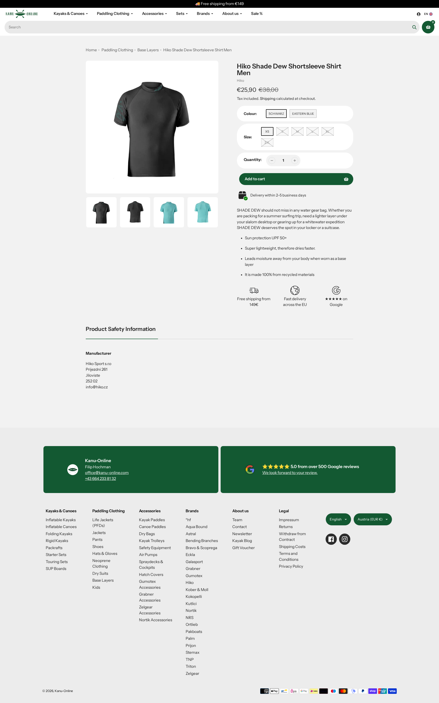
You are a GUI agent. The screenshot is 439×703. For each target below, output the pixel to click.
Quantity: (253, 159)
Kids (96, 587)
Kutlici (191, 603)
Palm (190, 638)
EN (426, 14)
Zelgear (192, 673)
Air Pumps (148, 554)
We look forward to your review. (290, 472)
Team (237, 520)
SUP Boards (56, 568)
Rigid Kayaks (57, 540)
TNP (190, 659)
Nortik (191, 610)
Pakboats (194, 631)
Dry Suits (100, 573)
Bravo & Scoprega (201, 547)
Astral (191, 533)
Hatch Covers (151, 574)
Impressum (289, 520)
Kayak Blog (242, 540)
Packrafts (54, 547)
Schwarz (276, 113)
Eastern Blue (303, 113)
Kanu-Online (64, 691)
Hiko (240, 80)
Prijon (191, 645)
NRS (189, 617)
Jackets (99, 532)
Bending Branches (202, 540)
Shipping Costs (292, 546)
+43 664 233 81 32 (100, 478)
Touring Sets (57, 561)
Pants (97, 539)
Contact (239, 526)
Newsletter (242, 533)
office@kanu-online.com (107, 472)
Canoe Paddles (152, 526)
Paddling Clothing (117, 50)
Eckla (190, 554)
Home (91, 50)
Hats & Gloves (104, 553)
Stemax (192, 652)
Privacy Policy (291, 566)
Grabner (193, 568)
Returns (286, 526)
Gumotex (194, 575)
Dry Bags (147, 533)
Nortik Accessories (155, 620)
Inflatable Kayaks (61, 520)
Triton (191, 666)
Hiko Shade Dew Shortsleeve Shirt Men (197, 50)
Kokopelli (194, 596)
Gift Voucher (243, 547)
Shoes (97, 546)
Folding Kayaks (59, 533)
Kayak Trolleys (151, 540)
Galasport (194, 561)
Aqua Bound (196, 526)
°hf (188, 520)
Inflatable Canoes (61, 526)
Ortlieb (192, 624)
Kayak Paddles (152, 520)
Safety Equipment (155, 547)
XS (267, 131)
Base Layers (148, 50)
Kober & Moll (197, 589)
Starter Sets (56, 554)
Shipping (268, 98)
